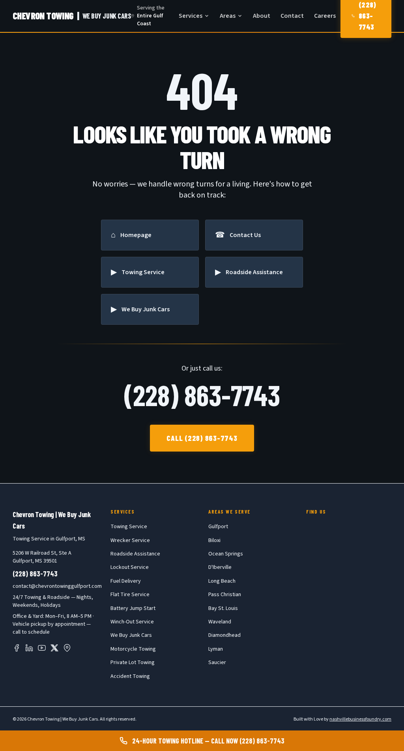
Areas (228, 15)
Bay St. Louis (223, 608)
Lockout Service (129, 567)
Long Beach (222, 581)
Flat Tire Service (130, 595)
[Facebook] (17, 648)
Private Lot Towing (132, 662)
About (261, 15)
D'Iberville (220, 567)
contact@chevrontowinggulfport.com (57, 586)
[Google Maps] (67, 648)
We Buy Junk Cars (131, 635)
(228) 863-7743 (202, 394)
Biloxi (214, 540)
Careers (325, 15)
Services (190, 15)
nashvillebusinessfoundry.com (360, 719)
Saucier (217, 662)
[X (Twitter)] (54, 648)
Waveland (219, 622)
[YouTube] (42, 648)
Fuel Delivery (125, 581)
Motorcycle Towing (133, 649)
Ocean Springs (225, 554)
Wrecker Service (130, 540)
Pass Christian (224, 595)
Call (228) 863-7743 (202, 437)
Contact (292, 15)
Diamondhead (224, 635)
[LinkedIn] (29, 648)
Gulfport (218, 527)
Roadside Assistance (135, 554)
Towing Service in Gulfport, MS (49, 539)
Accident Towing (130, 676)
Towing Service (128, 527)
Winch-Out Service (132, 622)
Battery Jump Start (132, 608)
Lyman (215, 649)
